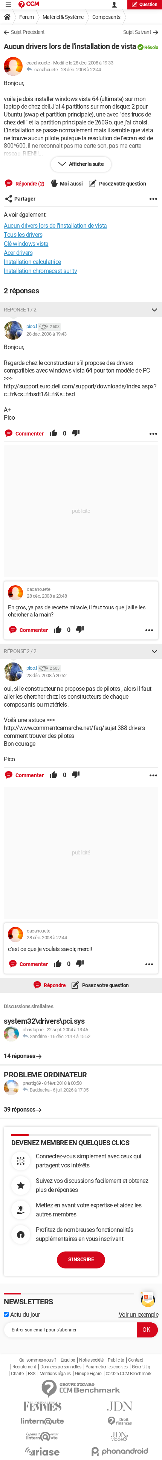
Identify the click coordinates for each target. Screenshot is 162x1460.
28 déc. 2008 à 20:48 (47, 596)
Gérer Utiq (141, 1367)
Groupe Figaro (88, 1373)
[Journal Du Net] (119, 1406)
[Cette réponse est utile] (53, 433)
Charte (17, 1373)
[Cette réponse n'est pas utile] (76, 433)
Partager (24, 199)
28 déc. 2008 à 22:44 (81, 69)
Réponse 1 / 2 (20, 310)
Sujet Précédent (28, 32)
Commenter (29, 434)
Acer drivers (18, 252)
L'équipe (68, 1360)
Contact (135, 1360)
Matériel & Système (63, 17)
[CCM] (29, 4)
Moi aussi (71, 184)
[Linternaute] (42, 1421)
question (148, 4)
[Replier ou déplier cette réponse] (154, 310)
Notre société (91, 1360)
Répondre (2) (29, 184)
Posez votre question (122, 184)
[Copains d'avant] (42, 1436)
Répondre (54, 985)
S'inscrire (81, 1259)
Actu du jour (24, 1314)
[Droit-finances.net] (119, 1421)
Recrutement (24, 1367)
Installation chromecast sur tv (40, 271)
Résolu (151, 47)
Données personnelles (60, 1367)
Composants (106, 17)
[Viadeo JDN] (119, 1436)
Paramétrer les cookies (107, 1367)
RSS (31, 1373)
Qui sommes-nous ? (38, 1360)
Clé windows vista (26, 243)
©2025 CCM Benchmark (128, 1373)
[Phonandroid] (119, 1451)
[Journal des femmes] (42, 1406)
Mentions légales (55, 1373)
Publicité (116, 1360)
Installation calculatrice (32, 261)
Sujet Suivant (137, 32)
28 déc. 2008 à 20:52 (46, 675)
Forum (26, 17)
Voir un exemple (139, 1314)
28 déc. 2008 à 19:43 (46, 334)
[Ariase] (42, 1451)
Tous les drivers (23, 234)
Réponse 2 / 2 (20, 651)
